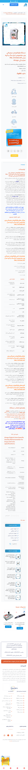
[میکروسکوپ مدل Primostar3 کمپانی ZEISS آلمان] (18, 584)
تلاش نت (10, 741)
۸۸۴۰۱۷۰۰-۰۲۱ (19, 428)
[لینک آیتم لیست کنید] (11, 529)
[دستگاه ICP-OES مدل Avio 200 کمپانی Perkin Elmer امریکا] (18, 556)
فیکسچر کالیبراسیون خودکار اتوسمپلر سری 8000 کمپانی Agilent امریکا (11, 576)
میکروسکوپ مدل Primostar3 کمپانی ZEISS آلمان (11, 584)
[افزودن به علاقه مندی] (16, 612)
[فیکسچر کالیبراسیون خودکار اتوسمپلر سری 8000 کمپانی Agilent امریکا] (18, 577)
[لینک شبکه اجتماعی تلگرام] (11, 1)
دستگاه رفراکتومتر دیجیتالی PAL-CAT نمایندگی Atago (14, 413)
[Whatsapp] (4, 735)
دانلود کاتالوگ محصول (14, 217)
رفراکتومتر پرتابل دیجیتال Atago (16, 80)
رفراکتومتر (15, 12)
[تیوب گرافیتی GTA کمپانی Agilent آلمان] (18, 570)
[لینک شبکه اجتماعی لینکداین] (14, 1)
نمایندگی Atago (20, 83)
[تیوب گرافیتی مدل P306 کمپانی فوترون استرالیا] (18, 563)
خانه (24, 12)
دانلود (21, 73)
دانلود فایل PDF (14, 434)
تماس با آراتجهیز (14, 4)
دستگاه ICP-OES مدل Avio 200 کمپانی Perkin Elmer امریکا (10, 556)
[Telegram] (8, 735)
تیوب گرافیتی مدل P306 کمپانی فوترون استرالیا (10, 562)
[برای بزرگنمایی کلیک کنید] (23, 43)
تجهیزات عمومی (20, 12)
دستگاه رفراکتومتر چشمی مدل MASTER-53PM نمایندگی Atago (20, 624)
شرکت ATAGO (15, 196)
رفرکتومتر (17, 181)
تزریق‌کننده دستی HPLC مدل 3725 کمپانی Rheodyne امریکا (10, 597)
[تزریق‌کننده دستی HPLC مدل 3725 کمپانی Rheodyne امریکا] (18, 597)
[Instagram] (12, 735)
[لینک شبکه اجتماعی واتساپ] (12, 1)
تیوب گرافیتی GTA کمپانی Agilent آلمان (11, 569)
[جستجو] (10, 543)
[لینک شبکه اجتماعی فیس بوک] (17, 1)
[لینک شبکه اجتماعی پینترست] (16, 1)
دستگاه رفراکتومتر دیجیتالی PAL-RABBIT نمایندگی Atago (15, 417)
